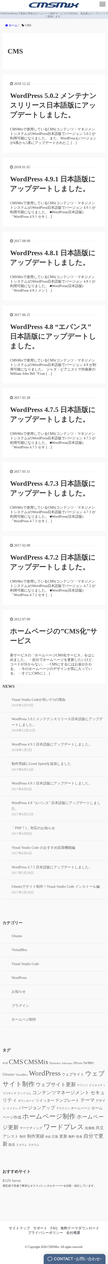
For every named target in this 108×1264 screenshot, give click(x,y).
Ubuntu (17, 936)
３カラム (33, 1144)
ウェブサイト (73, 1074)
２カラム (21, 1144)
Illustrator (55, 1063)
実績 (48, 1136)
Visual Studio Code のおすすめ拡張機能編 (43, 848)
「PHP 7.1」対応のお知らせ (33, 828)
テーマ (87, 1100)
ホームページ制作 (49, 1116)
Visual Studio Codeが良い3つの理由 (38, 700)
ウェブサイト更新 (56, 1084)
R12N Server (12, 1181)
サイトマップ (19, 1228)
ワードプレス (63, 1127)
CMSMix (36, 1062)
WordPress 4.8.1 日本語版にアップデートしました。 (52, 783)
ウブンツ (82, 1085)
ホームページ (80, 1108)
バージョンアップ (37, 1107)
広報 (55, 1136)
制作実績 (35, 1136)
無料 (71, 1136)
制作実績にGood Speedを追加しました (41, 764)
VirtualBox (19, 950)
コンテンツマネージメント (60, 1092)
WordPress (19, 978)
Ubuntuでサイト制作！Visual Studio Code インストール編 (56, 886)
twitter (89, 1063)
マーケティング (31, 1128)
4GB (5, 1063)
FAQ (53, 1228)
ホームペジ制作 (24, 1019)
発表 (79, 1136)
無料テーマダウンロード (80, 1228)
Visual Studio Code (25, 964)
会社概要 (73, 1233)
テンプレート (67, 1100)
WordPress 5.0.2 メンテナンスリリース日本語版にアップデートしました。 (53, 105)
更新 (63, 1136)
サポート (40, 1228)
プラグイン (20, 1006)
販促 (12, 1144)
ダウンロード (26, 1100)
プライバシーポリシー (45, 1233)
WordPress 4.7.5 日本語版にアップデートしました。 (52, 867)
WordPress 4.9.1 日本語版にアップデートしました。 (52, 744)
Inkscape (67, 1063)
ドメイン (12, 1108)
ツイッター (44, 1100)
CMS (16, 1062)
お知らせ (19, 991)
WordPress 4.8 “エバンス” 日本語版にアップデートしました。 (53, 336)
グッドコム (24, 1093)
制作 (23, 1136)
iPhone (78, 1063)
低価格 (90, 1128)
